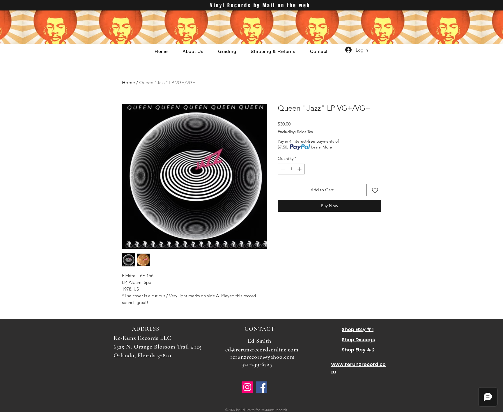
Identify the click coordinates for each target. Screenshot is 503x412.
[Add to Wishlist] (375, 190)
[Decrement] (282, 169)
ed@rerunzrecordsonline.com (261, 349)
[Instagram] (247, 387)
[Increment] (300, 169)
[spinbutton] (291, 169)
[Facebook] (261, 387)
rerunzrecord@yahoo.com (262, 356)
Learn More (321, 147)
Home (128, 82)
